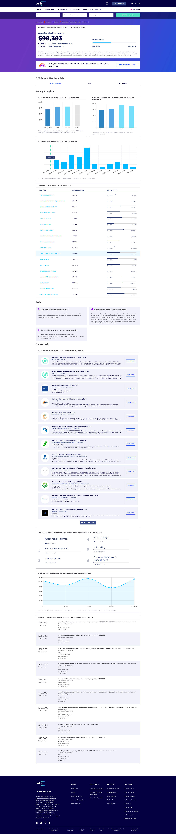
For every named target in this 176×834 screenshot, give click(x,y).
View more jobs (88, 522)
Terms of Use (101, 829)
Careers (73, 792)
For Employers (119, 3)
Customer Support (113, 789)
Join (131, 3)
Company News (76, 803)
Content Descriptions (78, 800)
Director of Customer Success (49, 277)
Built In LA (127, 803)
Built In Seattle (129, 815)
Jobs (38, 9)
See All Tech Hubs (130, 818)
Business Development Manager (50, 253)
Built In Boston (129, 792)
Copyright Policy (82, 829)
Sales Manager (44, 259)
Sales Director (44, 283)
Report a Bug (111, 796)
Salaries (74, 9)
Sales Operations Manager (48, 271)
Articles (62, 9)
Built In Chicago (129, 796)
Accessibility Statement (70, 829)
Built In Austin (129, 789)
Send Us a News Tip (96, 798)
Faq (89, 83)
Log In (137, 3)
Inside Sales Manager (46, 230)
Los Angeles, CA (52, 22)
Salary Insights (55, 83)
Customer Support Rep (47, 195)
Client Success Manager (47, 242)
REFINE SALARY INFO (127, 65)
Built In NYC (128, 807)
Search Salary (128, 15)
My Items (136, 9)
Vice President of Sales (47, 288)
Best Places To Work (92, 9)
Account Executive (45, 247)
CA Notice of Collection (134, 829)
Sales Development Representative (51, 236)
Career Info (122, 83)
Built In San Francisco (131, 811)
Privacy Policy (92, 829)
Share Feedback (112, 792)
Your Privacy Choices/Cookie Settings (116, 829)
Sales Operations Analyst (47, 212)
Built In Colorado (129, 800)
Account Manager (45, 224)
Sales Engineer (44, 265)
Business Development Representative (52, 201)
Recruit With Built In (96, 789)
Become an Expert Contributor (96, 793)
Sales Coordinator (45, 218)
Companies (49, 9)
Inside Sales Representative (48, 207)
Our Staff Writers (76, 796)
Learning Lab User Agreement (54, 829)
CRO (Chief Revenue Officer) (49, 294)
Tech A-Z (110, 800)
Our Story (74, 789)
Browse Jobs (111, 803)
